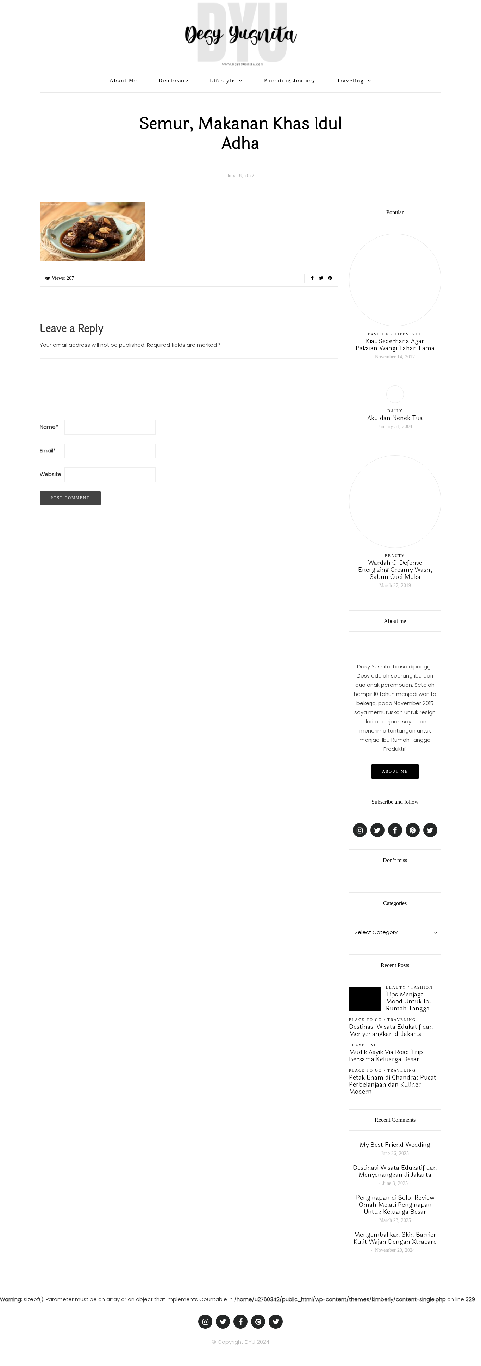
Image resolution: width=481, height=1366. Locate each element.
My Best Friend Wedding (395, 1144)
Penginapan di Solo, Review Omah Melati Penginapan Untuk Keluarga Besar (395, 1204)
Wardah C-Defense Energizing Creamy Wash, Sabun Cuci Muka (395, 569)
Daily (395, 411)
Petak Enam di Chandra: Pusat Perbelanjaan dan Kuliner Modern (392, 1084)
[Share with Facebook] (312, 278)
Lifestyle (222, 81)
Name (49, 427)
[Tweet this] (321, 278)
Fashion (378, 334)
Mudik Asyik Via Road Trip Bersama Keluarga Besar (386, 1056)
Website (50, 474)
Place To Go (365, 1020)
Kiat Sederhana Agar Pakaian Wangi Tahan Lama (395, 345)
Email (48, 450)
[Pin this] (330, 278)
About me (395, 771)
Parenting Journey (290, 80)
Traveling (350, 81)
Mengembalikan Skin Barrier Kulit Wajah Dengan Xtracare (395, 1238)
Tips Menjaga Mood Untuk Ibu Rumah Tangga (409, 1001)
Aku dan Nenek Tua (395, 417)
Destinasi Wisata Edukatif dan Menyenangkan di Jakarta (391, 1030)
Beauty (395, 556)
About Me (123, 80)
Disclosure (173, 80)
